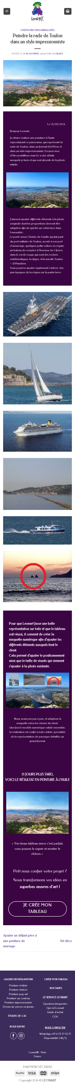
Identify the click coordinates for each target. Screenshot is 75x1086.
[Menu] (7, 11)
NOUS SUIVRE (17, 1026)
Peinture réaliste (18, 985)
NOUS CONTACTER (55, 1027)
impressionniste (34, 151)
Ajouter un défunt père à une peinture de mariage (20, 940)
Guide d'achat (55, 1012)
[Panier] (68, 11)
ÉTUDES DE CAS (17, 1016)
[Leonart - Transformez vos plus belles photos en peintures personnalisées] (37, 11)
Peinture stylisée (18, 989)
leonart (57, 53)
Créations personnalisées (37, 30)
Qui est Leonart (55, 1007)
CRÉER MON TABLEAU (56, 979)
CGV (55, 1016)
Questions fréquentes (55, 1003)
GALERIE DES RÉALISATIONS (18, 979)
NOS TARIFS (56, 988)
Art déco (66, 941)
